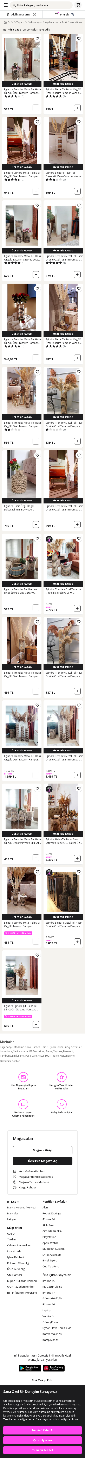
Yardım (11, 1239)
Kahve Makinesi (52, 1334)
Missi (41, 1055)
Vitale (79, 1047)
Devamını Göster (10, 1061)
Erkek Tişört (49, 1260)
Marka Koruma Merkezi (21, 1207)
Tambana (5, 1055)
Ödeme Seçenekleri (19, 1245)
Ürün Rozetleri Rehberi (21, 1286)
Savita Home (20, 1051)
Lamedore (6, 1051)
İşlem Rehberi (15, 1257)
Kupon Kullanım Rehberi (22, 1281)
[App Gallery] (54, 1368)
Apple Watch (50, 1243)
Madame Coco (22, 1047)
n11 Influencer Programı (22, 1292)
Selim (60, 1047)
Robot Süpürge (51, 1213)
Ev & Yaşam (17, 22)
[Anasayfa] (5, 22)
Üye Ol (11, 1233)
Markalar (12, 1213)
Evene (49, 1051)
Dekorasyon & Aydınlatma (43, 22)
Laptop (46, 1310)
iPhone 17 (48, 1292)
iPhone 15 (48, 1281)
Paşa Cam (31, 1055)
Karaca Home (40, 1047)
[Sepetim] (78, 5)
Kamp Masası (50, 1340)
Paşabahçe (6, 1047)
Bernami (68, 1051)
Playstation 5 (50, 1237)
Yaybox (57, 1051)
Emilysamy (18, 1055)
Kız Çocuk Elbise (52, 1286)
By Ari (52, 1047)
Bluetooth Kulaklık (53, 1249)
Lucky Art (69, 1047)
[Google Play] (30, 1368)
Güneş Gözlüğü (52, 1298)
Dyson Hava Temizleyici (57, 1328)
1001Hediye (52, 1055)
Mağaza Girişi (42, 1150)
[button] (18, 79)
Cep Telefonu (50, 1266)
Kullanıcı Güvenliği (18, 1263)
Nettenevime (67, 1055)
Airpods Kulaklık (52, 1231)
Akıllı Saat (48, 1225)
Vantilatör (48, 1316)
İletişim (11, 1219)
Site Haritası (14, 1275)
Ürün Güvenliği (16, 1269)
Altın (45, 1207)
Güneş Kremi (50, 1322)
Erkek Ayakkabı (51, 1254)
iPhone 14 (48, 1219)
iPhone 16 (48, 1304)
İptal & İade (14, 1251)
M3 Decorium (37, 1051)
